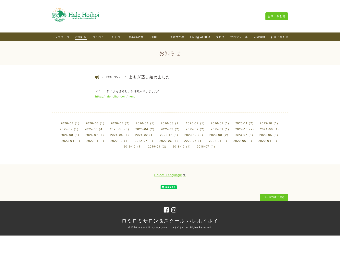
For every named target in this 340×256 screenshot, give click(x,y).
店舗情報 (259, 37)
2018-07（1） (207, 146)
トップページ (60, 37)
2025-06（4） (95, 129)
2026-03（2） (171, 123)
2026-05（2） (121, 123)
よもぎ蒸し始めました (149, 77)
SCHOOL (155, 37)
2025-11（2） (245, 123)
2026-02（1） (196, 123)
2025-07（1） (70, 129)
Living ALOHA (200, 37)
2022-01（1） (219, 140)
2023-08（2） (219, 134)
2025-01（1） (221, 129)
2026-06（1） (96, 123)
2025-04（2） (145, 129)
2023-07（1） (245, 134)
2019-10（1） (133, 146)
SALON (115, 37)
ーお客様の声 (134, 37)
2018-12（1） (182, 146)
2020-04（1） (268, 140)
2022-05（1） (194, 140)
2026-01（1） (221, 123)
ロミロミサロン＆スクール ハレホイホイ (170, 221)
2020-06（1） (243, 140)
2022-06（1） (169, 140)
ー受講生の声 (176, 37)
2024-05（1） (120, 134)
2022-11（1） (96, 140)
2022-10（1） (120, 140)
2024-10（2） (245, 129)
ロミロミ (98, 37)
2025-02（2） (196, 129)
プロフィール (239, 37)
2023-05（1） (269, 134)
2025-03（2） (171, 129)
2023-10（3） (194, 134)
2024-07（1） (95, 134)
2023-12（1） (170, 134)
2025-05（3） (120, 129)
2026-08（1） (71, 123)
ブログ (220, 37)
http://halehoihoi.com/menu (115, 96)
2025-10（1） (270, 123)
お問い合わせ (276, 16)
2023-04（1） (71, 140)
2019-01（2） (158, 146)
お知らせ (81, 37)
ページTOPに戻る (274, 197)
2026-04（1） (146, 123)
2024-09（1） (270, 129)
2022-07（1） (145, 140)
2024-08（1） (70, 134)
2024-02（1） (145, 134)
